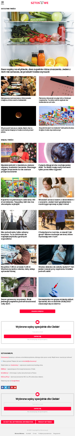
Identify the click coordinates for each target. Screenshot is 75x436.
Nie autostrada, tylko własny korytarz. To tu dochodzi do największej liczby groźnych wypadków (14, 235)
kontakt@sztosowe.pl (29, 361)
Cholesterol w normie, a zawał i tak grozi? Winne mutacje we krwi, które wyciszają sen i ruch (55, 234)
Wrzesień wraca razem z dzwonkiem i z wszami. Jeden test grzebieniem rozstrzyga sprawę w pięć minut (56, 201)
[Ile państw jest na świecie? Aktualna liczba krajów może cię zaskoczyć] (56, 116)
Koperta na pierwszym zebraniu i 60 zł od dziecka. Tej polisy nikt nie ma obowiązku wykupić (18, 201)
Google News (16, 381)
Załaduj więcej (37, 311)
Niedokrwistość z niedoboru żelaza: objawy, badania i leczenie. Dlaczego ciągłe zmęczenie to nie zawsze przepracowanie (18, 168)
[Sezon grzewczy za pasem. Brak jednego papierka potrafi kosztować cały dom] (19, 287)
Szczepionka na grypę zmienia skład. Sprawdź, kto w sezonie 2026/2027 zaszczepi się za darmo (56, 301)
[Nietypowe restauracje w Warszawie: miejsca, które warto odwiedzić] (18, 86)
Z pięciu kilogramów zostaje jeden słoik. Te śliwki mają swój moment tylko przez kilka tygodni (54, 167)
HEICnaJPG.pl (5, 377)
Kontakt (28, 433)
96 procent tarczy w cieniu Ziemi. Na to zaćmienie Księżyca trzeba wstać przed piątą (17, 130)
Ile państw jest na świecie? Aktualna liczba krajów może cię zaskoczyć (56, 129)
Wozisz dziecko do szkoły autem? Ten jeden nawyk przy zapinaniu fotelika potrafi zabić (56, 269)
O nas (35, 433)
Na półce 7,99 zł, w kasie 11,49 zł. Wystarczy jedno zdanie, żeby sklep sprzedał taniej (18, 269)
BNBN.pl (3, 369)
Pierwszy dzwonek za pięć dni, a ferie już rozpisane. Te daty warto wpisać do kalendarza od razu (55, 100)
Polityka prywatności (44, 433)
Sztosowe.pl (5, 357)
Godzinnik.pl (14, 365)
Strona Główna (19, 433)
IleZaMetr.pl (4, 373)
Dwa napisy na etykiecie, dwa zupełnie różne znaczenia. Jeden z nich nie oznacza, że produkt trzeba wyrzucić (35, 70)
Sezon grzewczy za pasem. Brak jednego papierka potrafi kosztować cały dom (18, 301)
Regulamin (56, 433)
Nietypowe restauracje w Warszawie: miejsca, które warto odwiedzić (16, 99)
